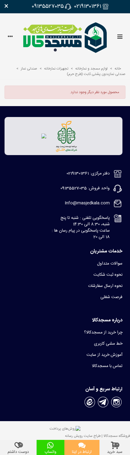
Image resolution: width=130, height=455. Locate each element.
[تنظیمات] (10, 37)
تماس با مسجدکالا (107, 366)
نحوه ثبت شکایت (107, 274)
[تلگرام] (103, 402)
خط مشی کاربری (108, 343)
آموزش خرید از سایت (104, 355)
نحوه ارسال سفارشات (105, 286)
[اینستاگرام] (116, 402)
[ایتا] (90, 402)
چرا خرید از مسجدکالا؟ (103, 332)
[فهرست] (119, 37)
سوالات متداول (109, 263)
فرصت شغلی (111, 297)
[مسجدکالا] (65, 37)
